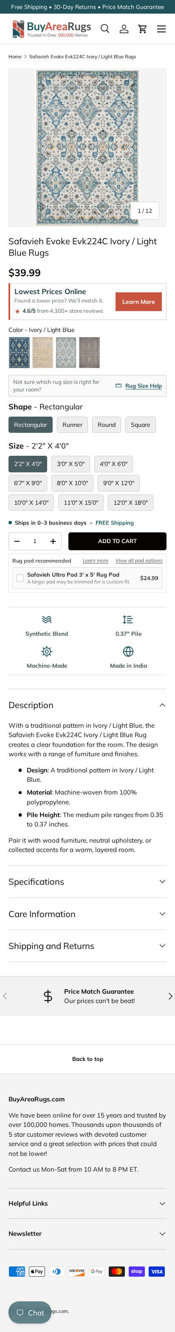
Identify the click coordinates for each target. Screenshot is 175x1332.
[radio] (19, 352)
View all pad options (139, 560)
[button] (142, 29)
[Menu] (161, 29)
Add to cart (117, 540)
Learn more (95, 560)
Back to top (87, 1058)
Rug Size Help (143, 385)
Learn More (138, 302)
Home (15, 57)
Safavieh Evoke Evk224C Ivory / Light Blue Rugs (82, 57)
